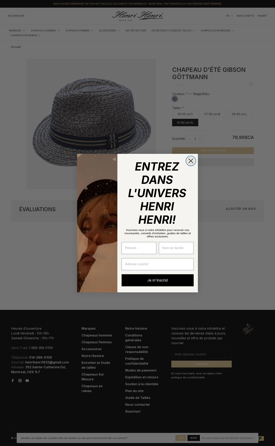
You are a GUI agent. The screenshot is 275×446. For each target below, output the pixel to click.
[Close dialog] (191, 161)
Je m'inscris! (157, 280)
